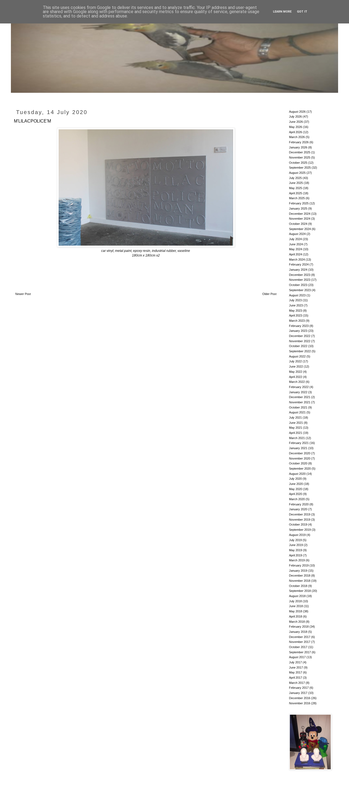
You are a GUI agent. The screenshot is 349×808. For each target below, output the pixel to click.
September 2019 (300, 529)
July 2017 (295, 662)
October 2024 (298, 223)
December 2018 (299, 575)
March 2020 (297, 499)
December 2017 (299, 637)
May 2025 (295, 188)
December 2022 (299, 336)
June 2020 (296, 483)
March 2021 (297, 438)
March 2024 (297, 259)
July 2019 (295, 540)
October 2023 (298, 285)
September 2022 (300, 351)
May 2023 (295, 310)
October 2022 (298, 346)
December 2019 (299, 514)
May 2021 (295, 427)
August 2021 (297, 412)
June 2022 (296, 366)
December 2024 (299, 213)
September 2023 (300, 290)
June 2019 (296, 545)
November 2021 (299, 402)
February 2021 (299, 443)
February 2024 (299, 264)
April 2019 (295, 555)
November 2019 (299, 519)
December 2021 (299, 397)
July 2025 (295, 178)
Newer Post (23, 294)
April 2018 (295, 616)
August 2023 (297, 295)
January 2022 (298, 392)
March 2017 (297, 682)
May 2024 (295, 249)
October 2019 (298, 524)
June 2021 (296, 422)
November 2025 (299, 157)
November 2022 (299, 341)
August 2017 (297, 657)
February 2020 (299, 504)
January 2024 (298, 269)
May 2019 (295, 550)
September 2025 (300, 167)
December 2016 (299, 698)
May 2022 (295, 371)
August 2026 (297, 111)
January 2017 (298, 692)
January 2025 (298, 208)
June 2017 (296, 667)
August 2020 (297, 473)
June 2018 (296, 606)
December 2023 (299, 274)
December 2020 (299, 453)
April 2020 (295, 494)
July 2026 (295, 116)
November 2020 (299, 458)
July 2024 (295, 239)
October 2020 (298, 463)
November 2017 (299, 641)
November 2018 (299, 580)
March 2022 (297, 381)
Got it (302, 11)
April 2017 (295, 677)
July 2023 (295, 300)
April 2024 (295, 254)
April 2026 (295, 132)
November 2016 (299, 703)
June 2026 (296, 121)
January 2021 (298, 448)
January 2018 (298, 631)
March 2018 (297, 621)
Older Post (269, 294)
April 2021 (295, 432)
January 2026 (298, 147)
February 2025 (299, 203)
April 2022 (295, 376)
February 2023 (299, 325)
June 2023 (296, 305)
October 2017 (298, 647)
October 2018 (298, 586)
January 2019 (298, 570)
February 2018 (299, 626)
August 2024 (297, 233)
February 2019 (299, 565)
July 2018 (295, 601)
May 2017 (295, 672)
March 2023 (297, 320)
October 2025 (298, 162)
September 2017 (300, 652)
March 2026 (297, 137)
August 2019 (297, 534)
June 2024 (296, 244)
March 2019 (297, 560)
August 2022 (297, 356)
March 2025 (297, 198)
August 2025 (297, 172)
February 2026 (299, 142)
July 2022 (295, 361)
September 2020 (300, 468)
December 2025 (299, 152)
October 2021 (298, 407)
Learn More (282, 11)
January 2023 (298, 330)
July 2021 (295, 417)
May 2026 (295, 127)
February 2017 (299, 687)
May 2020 (295, 489)
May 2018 (295, 611)
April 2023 (295, 315)
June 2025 (296, 182)
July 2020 (295, 478)
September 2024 (300, 229)
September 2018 (300, 590)
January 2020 (298, 509)
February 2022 (299, 387)
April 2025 (295, 193)
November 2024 (299, 218)
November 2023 (299, 279)
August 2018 (297, 596)
